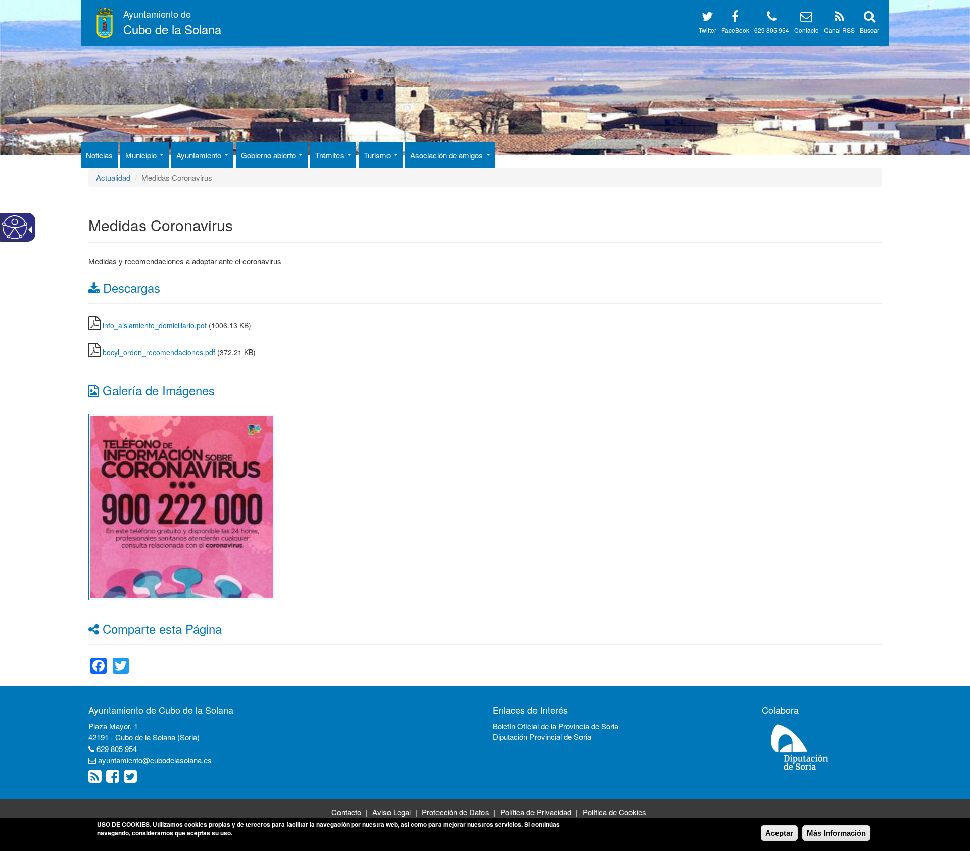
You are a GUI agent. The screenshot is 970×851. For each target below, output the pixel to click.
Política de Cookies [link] (614, 812)
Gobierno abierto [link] (269, 154)
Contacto (806, 30)
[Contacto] (806, 18)
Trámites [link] (330, 154)
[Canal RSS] (839, 18)
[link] (181, 505)
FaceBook (735, 30)
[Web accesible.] (15, 227)
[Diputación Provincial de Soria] (800, 746)
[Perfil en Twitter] (707, 18)
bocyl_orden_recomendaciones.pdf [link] (159, 352)
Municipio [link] (142, 154)
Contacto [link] (346, 812)
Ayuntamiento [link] (199, 154)
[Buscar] (869, 18)
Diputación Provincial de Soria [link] (542, 736)
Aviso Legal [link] (391, 812)
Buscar (869, 30)
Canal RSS (839, 30)
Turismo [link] (378, 154)
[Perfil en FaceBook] (735, 18)
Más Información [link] (836, 833)
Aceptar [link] (779, 833)
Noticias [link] (99, 154)
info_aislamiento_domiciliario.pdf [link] (155, 325)
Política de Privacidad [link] (535, 812)
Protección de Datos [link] (455, 812)
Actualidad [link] (113, 177)
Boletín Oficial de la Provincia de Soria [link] (555, 726)
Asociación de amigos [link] (447, 154)
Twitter (707, 30)
